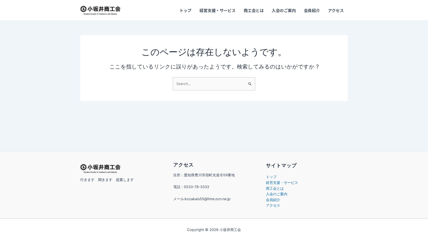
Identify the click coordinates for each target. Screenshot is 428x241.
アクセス (336, 10)
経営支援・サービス (218, 10)
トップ (185, 10)
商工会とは (254, 10)
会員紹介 (312, 10)
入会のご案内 (284, 10)
